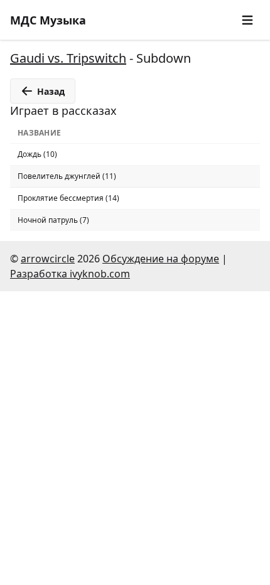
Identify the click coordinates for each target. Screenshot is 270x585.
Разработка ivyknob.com (70, 274)
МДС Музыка (48, 20)
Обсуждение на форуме (160, 259)
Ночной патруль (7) (53, 220)
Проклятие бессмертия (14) (68, 198)
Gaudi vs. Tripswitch (68, 58)
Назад (51, 91)
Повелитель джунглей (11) (67, 176)
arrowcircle (48, 259)
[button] (247, 20)
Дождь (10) (37, 154)
